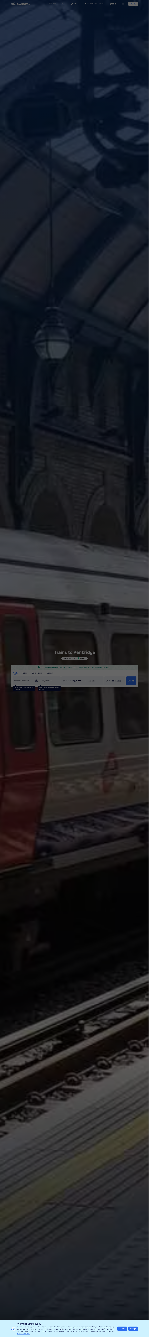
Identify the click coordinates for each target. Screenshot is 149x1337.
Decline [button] (122, 1329)
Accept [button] (133, 1329)
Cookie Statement (23, 1334)
